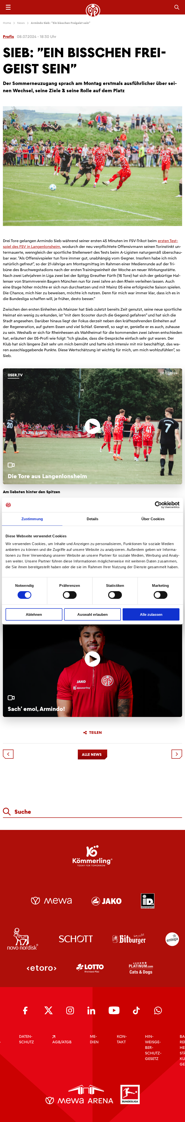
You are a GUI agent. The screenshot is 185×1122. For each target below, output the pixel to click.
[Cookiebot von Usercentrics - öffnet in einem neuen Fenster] (158, 505)
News (21, 23)
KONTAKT (122, 1039)
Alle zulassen (151, 614)
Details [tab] (93, 519)
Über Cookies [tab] (153, 519)
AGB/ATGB (62, 1042)
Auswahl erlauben (92, 614)
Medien (94, 1039)
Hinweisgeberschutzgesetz (153, 1047)
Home (7, 23)
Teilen (95, 733)
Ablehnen (34, 614)
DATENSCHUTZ (26, 1039)
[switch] (70, 595)
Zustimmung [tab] (32, 519)
